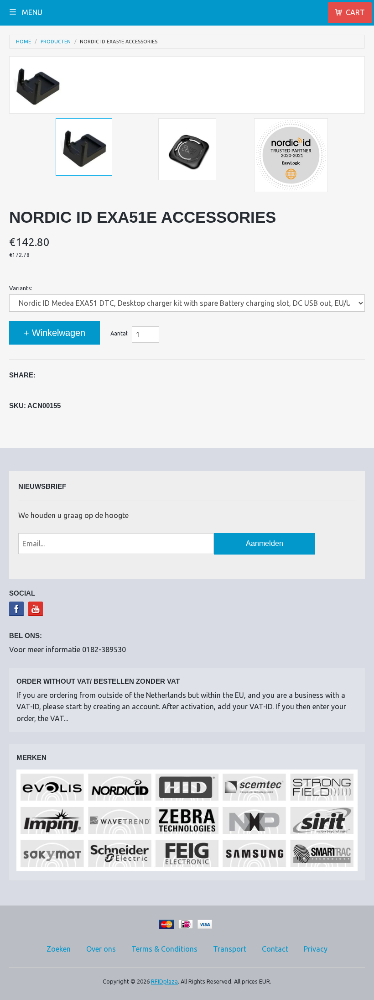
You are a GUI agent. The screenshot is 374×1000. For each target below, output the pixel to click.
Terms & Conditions (164, 949)
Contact (275, 949)
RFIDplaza (164, 981)
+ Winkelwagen (54, 333)
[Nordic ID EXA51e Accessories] (84, 147)
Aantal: (119, 333)
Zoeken (59, 949)
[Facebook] (16, 609)
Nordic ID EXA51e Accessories (118, 41)
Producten (56, 41)
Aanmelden (264, 543)
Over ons (101, 949)
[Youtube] (35, 609)
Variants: (20, 288)
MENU (31, 12)
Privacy (315, 949)
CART (355, 12)
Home (23, 41)
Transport (229, 949)
